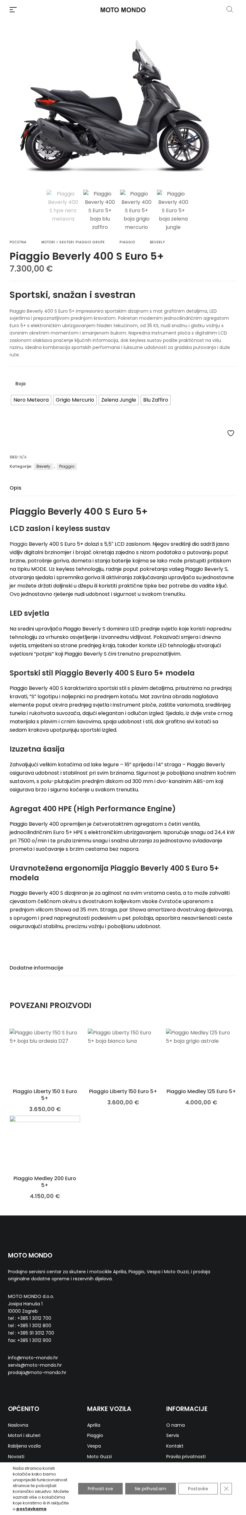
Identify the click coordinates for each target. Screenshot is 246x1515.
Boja (20, 383)
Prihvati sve (100, 1488)
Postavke (198, 1488)
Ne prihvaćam (150, 1488)
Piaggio (127, 242)
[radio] (31, 400)
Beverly (157, 242)
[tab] (123, 488)
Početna (18, 242)
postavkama (31, 1509)
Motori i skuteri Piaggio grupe (73, 242)
